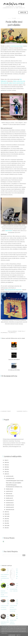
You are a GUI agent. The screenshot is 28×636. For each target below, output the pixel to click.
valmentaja (12, 332)
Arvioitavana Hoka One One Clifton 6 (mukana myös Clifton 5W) (14, 606)
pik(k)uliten (14, 4)
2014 (6, 523)
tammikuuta (9, 509)
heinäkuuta (9, 496)
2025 (6, 462)
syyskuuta (8, 491)
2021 (6, 472)
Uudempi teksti (6, 411)
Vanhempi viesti (21, 411)
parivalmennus (12, 331)
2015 (6, 521)
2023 (6, 467)
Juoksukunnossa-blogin (16, 46)
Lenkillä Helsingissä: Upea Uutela (14, 481)
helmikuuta (9, 507)
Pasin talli (21, 331)
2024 (6, 465)
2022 (6, 469)
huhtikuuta (9, 503)
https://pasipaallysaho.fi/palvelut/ (13, 290)
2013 (6, 525)
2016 (6, 519)
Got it (18, 635)
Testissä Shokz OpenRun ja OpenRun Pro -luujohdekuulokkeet (5, 575)
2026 (6, 460)
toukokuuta (9, 500)
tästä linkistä (8, 231)
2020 (6, 474)
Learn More (11, 635)
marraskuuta (9, 478)
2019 (6, 512)
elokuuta (8, 494)
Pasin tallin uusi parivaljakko (13, 483)
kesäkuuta (8, 498)
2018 (6, 514)
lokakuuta (8, 489)
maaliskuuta (9, 505)
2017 (6, 516)
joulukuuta (9, 476)
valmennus (4, 332)
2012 (6, 528)
